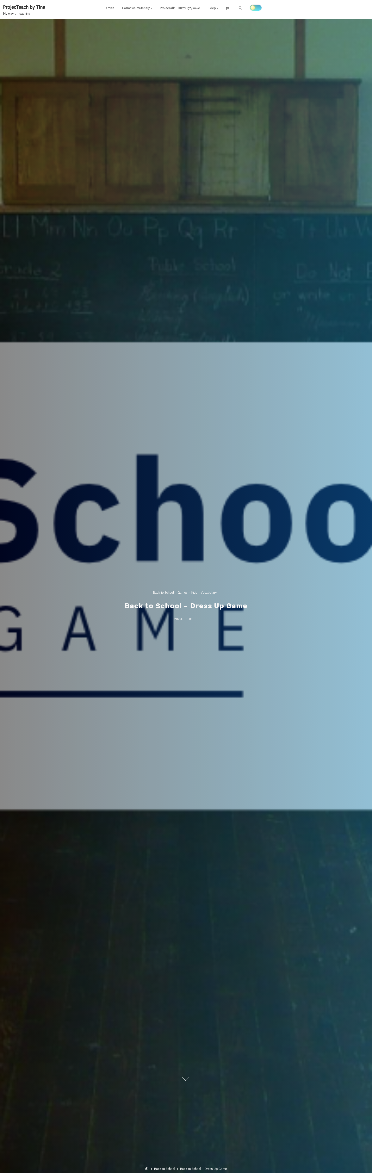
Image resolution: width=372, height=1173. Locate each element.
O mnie (109, 8)
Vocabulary (209, 592)
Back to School (163, 592)
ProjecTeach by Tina (24, 7)
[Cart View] (228, 8)
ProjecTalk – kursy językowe (180, 8)
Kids (194, 592)
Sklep (212, 8)
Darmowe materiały (136, 8)
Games (183, 592)
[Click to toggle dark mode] (256, 8)
